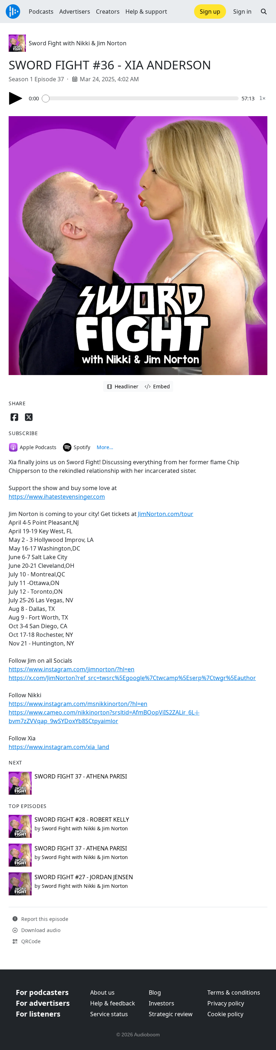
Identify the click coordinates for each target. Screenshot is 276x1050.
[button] (263, 11)
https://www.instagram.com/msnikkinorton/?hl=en (78, 704)
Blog (155, 992)
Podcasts (41, 11)
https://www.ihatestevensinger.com (57, 497)
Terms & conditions (233, 992)
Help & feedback (112, 1003)
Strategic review (171, 1014)
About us (102, 992)
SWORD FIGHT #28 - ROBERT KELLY (81, 819)
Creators (108, 11)
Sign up (210, 11)
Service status (109, 1014)
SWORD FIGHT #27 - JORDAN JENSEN (83, 877)
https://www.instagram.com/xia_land (59, 747)
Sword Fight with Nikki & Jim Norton (77, 43)
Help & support (146, 11)
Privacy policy (225, 1003)
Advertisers (74, 11)
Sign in (242, 11)
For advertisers (43, 1003)
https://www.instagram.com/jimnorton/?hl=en (71, 669)
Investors (161, 1003)
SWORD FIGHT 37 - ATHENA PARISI (80, 776)
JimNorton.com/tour (165, 514)
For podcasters (42, 992)
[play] (16, 98)
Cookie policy (225, 1014)
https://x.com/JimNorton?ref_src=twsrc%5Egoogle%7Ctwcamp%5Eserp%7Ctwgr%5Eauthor (132, 678)
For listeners (38, 1014)
